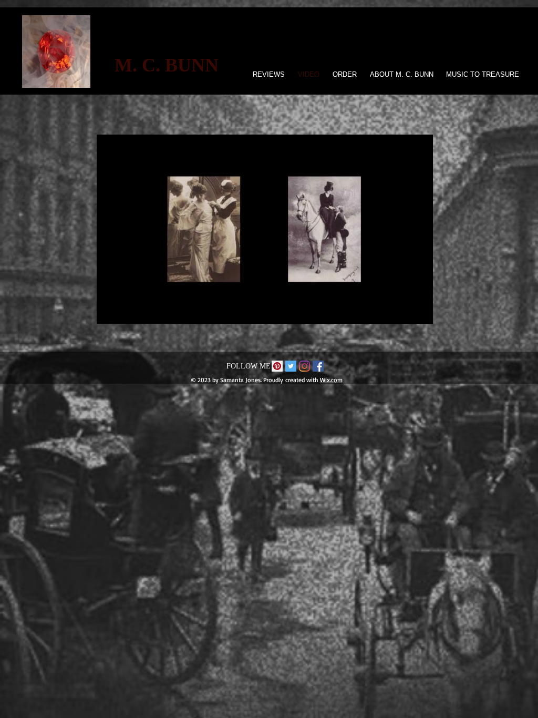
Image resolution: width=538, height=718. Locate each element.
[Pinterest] (277, 366)
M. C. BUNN (167, 65)
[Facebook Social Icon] (318, 366)
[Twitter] (290, 366)
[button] (419, 312)
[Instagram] (304, 366)
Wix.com (331, 380)
